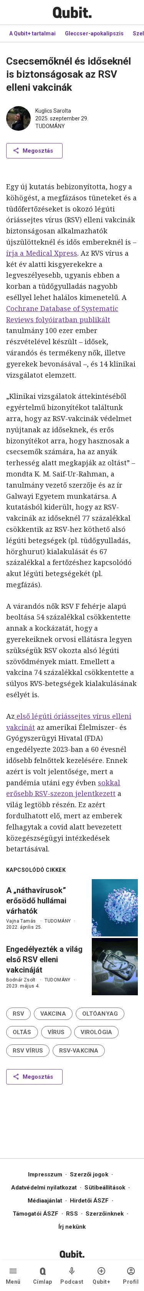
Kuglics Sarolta (53, 111)
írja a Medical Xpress (41, 253)
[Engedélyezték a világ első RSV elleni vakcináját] (115, 966)
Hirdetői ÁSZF (89, 1200)
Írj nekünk (72, 1226)
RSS (72, 1213)
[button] (18, 1014)
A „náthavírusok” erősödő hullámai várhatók (36, 901)
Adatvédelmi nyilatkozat (44, 1187)
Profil (131, 1282)
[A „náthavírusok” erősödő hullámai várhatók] (115, 907)
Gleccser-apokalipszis (94, 33)
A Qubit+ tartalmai (32, 33)
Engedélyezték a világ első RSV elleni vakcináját (44, 959)
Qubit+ (101, 1282)
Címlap (42, 1282)
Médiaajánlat (45, 1200)
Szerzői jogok (89, 1174)
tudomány (50, 126)
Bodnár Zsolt (21, 980)
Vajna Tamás (21, 921)
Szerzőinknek (105, 1213)
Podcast (72, 1282)
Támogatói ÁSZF (35, 1213)
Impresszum (45, 1174)
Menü (13, 1282)
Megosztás (38, 150)
